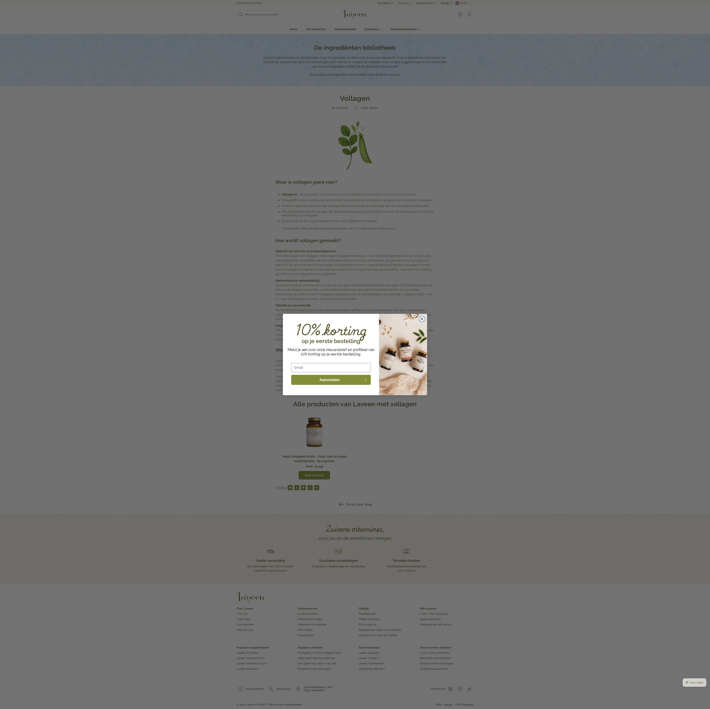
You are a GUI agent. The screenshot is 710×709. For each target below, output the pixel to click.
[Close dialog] (422, 319)
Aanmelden (330, 380)
